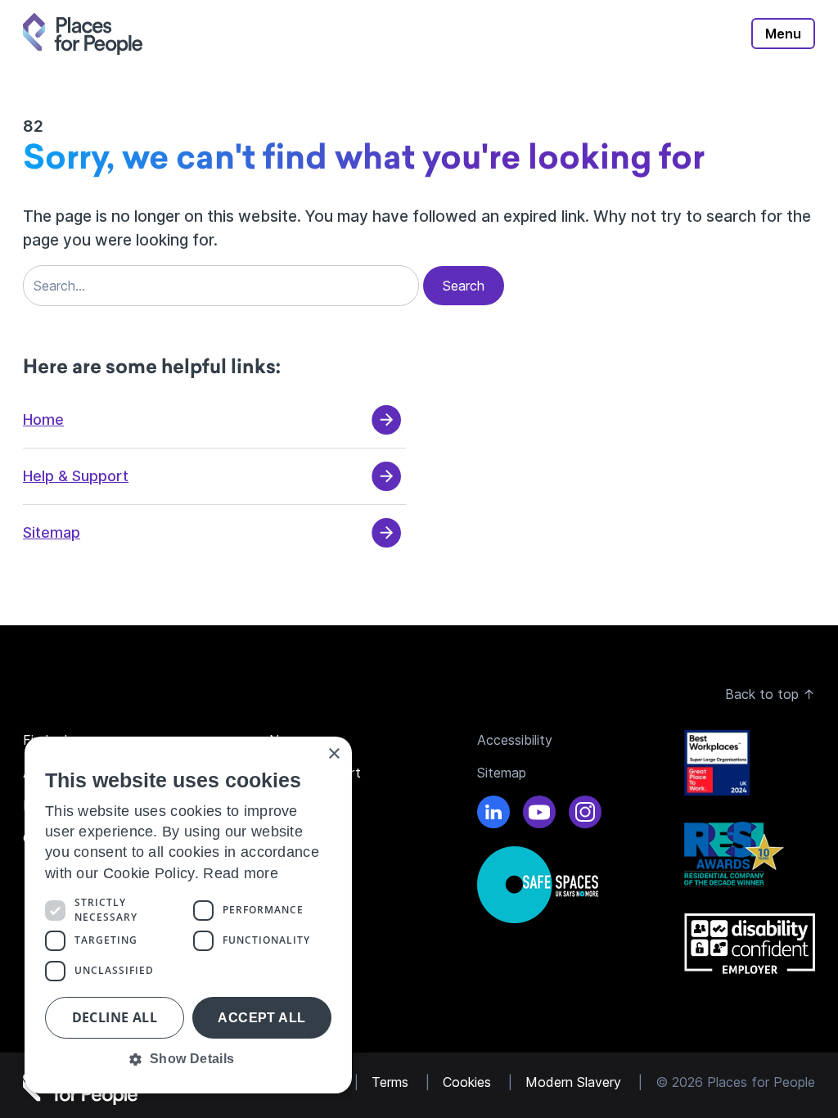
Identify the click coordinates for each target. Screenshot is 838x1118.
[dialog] (188, 915)
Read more (240, 873)
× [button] (333, 754)
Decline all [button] (114, 1017)
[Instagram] (585, 814)
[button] (188, 1059)
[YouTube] (539, 814)
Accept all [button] (261, 1018)
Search (463, 285)
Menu (783, 33)
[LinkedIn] (493, 814)
